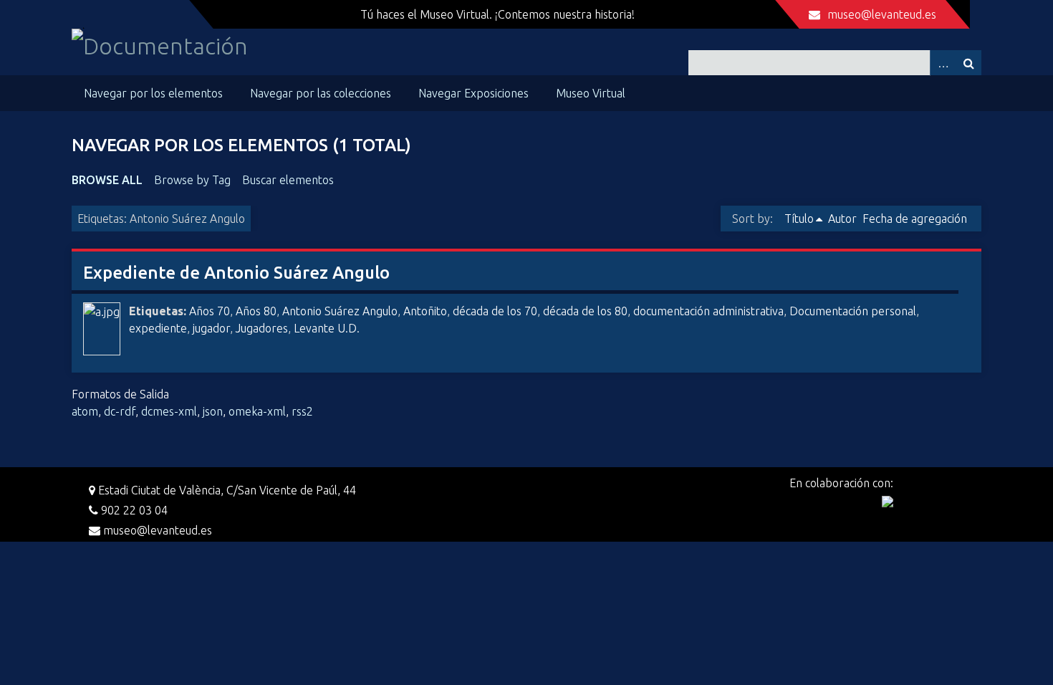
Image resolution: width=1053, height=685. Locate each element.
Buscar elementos (288, 179)
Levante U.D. (327, 328)
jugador (211, 328)
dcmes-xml (169, 411)
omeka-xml (257, 411)
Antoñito (425, 311)
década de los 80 (585, 311)
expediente (158, 328)
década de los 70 (495, 311)
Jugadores (262, 328)
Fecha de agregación (914, 218)
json (213, 411)
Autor (842, 218)
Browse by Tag (192, 179)
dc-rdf (119, 411)
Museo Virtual (590, 93)
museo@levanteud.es (881, 14)
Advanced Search (943, 62)
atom (85, 411)
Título (799, 218)
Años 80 (256, 311)
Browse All (107, 179)
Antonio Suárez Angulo (340, 311)
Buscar (968, 62)
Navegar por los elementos (153, 93)
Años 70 (209, 311)
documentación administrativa (708, 311)
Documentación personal (852, 311)
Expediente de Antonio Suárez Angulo (236, 272)
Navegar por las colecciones (320, 93)
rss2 (302, 411)
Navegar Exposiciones (473, 93)
